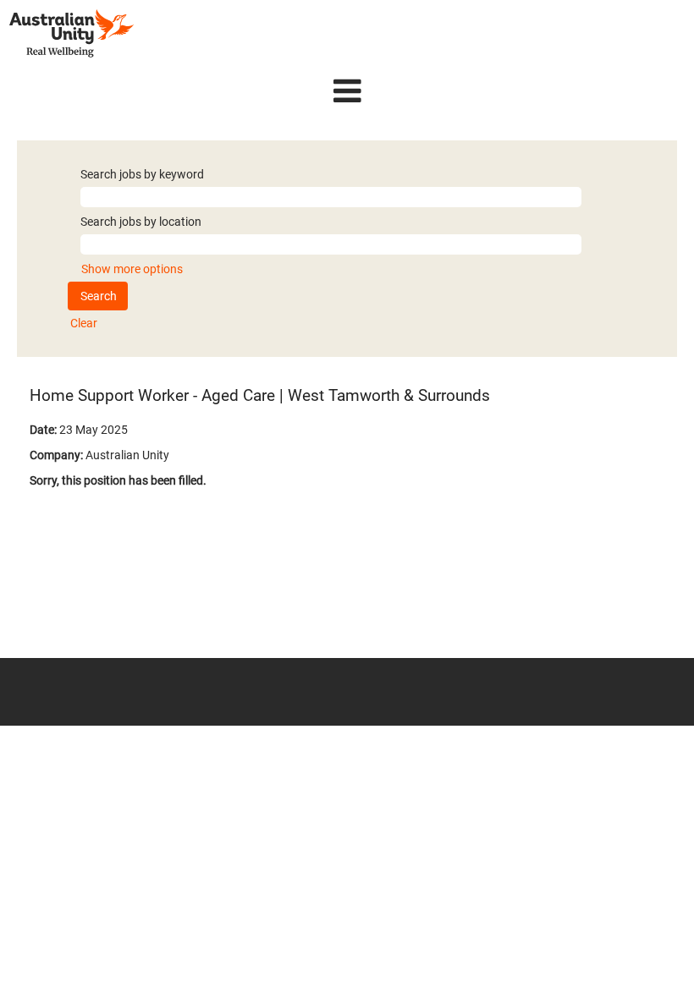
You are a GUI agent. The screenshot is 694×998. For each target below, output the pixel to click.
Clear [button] (83, 323)
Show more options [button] (132, 269)
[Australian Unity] (71, 33)
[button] (347, 91)
